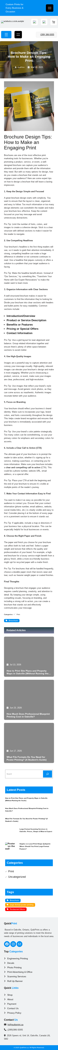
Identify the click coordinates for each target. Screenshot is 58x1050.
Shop (10, 995)
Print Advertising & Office (19, 972)
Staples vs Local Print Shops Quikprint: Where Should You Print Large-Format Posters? (35, 846)
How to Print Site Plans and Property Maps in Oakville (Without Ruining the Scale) (27, 672)
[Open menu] (49, 8)
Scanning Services (16, 976)
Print (18, 614)
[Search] (47, 773)
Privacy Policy (14, 1013)
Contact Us (13, 1008)
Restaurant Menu (17, 909)
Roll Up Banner (15, 981)
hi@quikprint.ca (15, 1024)
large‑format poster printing (22, 905)
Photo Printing (14, 967)
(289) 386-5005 (47, 34)
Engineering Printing (17, 958)
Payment (11, 1004)
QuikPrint (21, 67)
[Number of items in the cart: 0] (53, 22)
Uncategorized (17, 876)
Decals (10, 963)
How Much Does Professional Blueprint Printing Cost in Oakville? (28, 715)
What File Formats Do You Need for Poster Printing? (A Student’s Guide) (27, 758)
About (10, 999)
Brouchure (13, 620)
